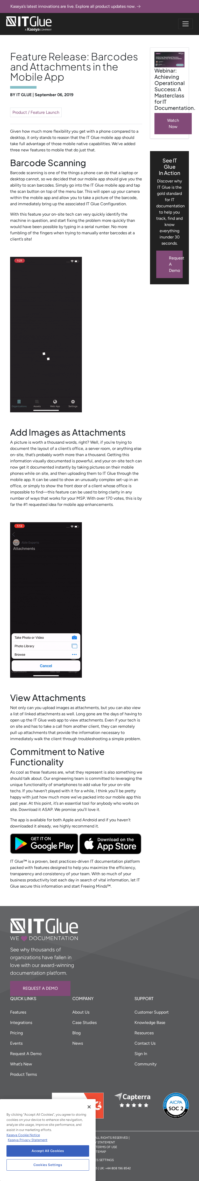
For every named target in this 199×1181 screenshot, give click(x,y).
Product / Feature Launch (35, 112)
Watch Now (173, 123)
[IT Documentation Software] (29, 24)
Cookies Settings (47, 1165)
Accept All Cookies (48, 1151)
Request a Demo (40, 988)
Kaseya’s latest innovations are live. (73, 6)
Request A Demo (176, 264)
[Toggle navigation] (185, 24)
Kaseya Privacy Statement (27, 1140)
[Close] (89, 1107)
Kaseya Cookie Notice (23, 1135)
